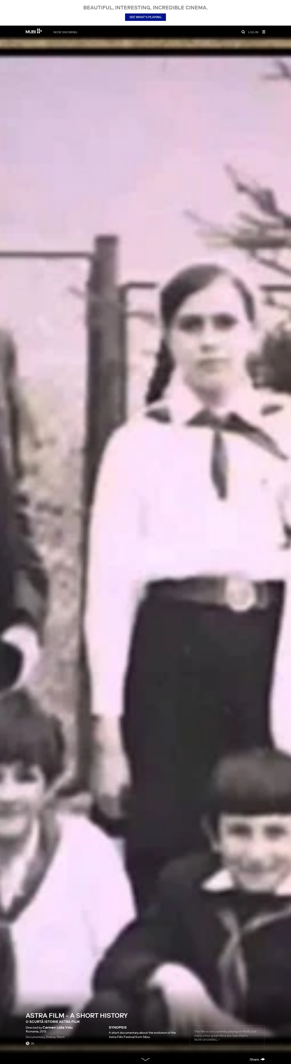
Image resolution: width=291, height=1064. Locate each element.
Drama (50, 1037)
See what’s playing (145, 17)
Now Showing (65, 32)
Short (61, 1037)
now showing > (207, 1040)
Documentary (35, 1037)
